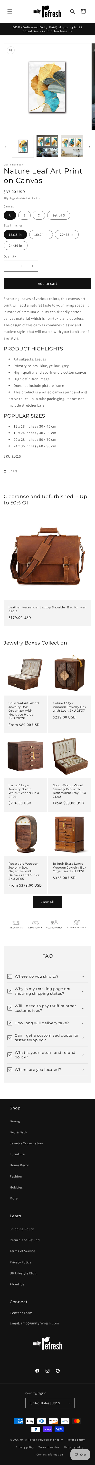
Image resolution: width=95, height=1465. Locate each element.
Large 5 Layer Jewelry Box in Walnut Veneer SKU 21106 (24, 791)
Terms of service (48, 1447)
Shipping (9, 198)
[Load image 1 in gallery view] (23, 146)
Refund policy (76, 1439)
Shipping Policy (22, 1229)
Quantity (10, 256)
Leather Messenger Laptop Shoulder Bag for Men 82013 (47, 609)
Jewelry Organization (26, 1143)
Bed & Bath (18, 1132)
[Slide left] (5, 147)
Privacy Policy (20, 1262)
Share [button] (13, 471)
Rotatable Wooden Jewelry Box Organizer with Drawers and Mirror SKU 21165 (24, 871)
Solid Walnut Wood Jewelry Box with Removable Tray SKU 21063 (69, 791)
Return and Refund (25, 1240)
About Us (17, 1284)
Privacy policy (25, 1447)
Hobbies (16, 1187)
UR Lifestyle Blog (23, 1273)
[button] (9, 11)
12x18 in (15, 234)
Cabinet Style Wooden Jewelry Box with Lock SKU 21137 (69, 706)
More (14, 1198)
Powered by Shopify (50, 1439)
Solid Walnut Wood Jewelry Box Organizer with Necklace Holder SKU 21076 (24, 710)
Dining (15, 1121)
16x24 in (41, 234)
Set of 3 (58, 215)
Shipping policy (74, 1447)
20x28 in (67, 234)
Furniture (17, 1154)
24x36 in (15, 245)
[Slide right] (89, 147)
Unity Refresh (28, 1439)
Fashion (16, 1176)
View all (48, 902)
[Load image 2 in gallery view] (47, 146)
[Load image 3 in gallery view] (72, 146)
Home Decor (19, 1165)
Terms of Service (22, 1251)
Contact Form (21, 1313)
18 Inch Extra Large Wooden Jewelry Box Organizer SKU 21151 (69, 867)
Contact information (50, 1454)
